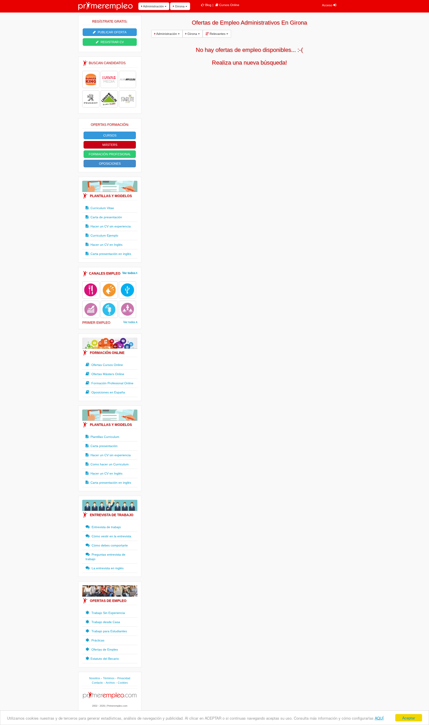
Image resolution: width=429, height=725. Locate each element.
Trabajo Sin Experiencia (107, 613)
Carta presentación (104, 446)
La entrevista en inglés (107, 568)
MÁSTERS (109, 145)
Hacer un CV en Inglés (106, 244)
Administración (153, 6)
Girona (179, 6)
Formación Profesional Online (111, 383)
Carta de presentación (106, 217)
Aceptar (408, 718)
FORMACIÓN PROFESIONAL (110, 154)
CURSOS (109, 135)
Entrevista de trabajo (106, 527)
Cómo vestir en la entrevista (111, 536)
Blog (208, 5)
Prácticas (97, 640)
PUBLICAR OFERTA (111, 32)
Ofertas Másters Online (107, 374)
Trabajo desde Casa (105, 622)
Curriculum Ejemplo (104, 235)
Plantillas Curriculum (104, 437)
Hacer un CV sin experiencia (110, 226)
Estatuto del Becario (104, 658)
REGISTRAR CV (112, 42)
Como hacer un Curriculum (109, 464)
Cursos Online (229, 5)
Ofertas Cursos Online (106, 365)
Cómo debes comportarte (109, 545)
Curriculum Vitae (102, 208)
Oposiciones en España (107, 392)
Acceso (327, 5)
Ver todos (129, 273)
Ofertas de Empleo (104, 649)
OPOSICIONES (110, 163)
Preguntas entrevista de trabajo (105, 557)
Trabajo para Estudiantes (108, 631)
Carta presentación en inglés (110, 254)
